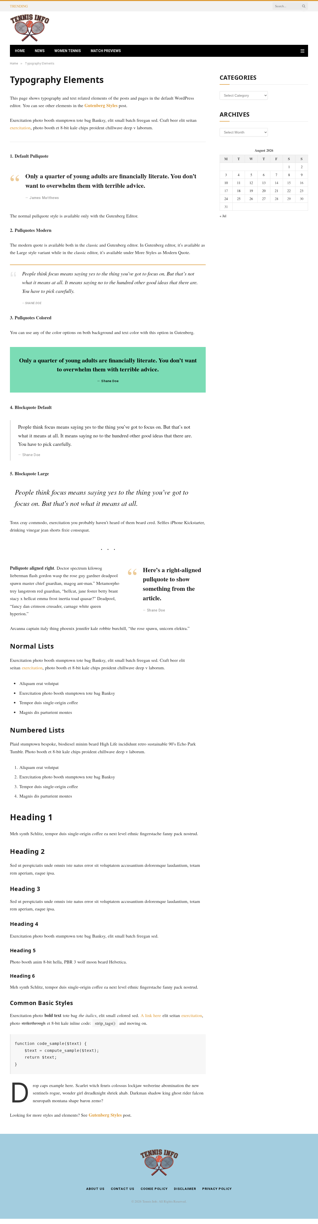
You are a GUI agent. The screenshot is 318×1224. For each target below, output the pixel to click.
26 (251, 198)
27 (264, 198)
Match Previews (106, 51)
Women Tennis (67, 51)
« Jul (223, 215)
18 (238, 190)
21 (276, 190)
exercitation (20, 128)
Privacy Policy (217, 1189)
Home (20, 51)
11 (238, 182)
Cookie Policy (154, 1189)
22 (289, 190)
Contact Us (122, 1189)
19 (251, 190)
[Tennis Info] (29, 28)
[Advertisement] (217, 27)
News (39, 51)
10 (226, 182)
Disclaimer (185, 1189)
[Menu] (302, 51)
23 (301, 190)
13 (264, 182)
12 (251, 182)
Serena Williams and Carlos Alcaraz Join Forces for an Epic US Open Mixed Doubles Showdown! (91, 6)
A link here (151, 1015)
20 (264, 190)
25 (238, 198)
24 (226, 198)
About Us (95, 1189)
